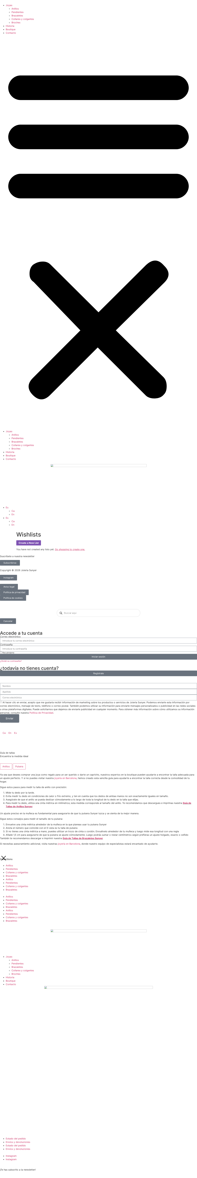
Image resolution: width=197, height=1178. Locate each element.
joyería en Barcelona (65, 778)
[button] (98, 232)
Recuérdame (8, 653)
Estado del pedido (16, 1138)
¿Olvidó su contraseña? (11, 661)
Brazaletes (17, 15)
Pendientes (18, 12)
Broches (16, 22)
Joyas (9, 5)
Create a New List (29, 542)
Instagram (11, 1155)
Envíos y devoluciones (18, 1142)
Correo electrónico (10, 636)
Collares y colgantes (23, 19)
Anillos (15, 8)
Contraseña (6, 644)
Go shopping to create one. (70, 549)
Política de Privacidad (41, 712)
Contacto (11, 32)
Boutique (10, 29)
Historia (10, 25)
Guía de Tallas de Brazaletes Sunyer (83, 838)
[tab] (6, 766)
